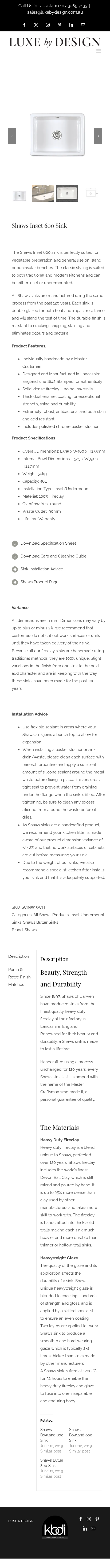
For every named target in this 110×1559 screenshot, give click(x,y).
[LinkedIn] (85, 1528)
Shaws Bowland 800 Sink (52, 1435)
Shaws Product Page (39, 581)
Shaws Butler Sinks (40, 922)
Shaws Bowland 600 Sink (80, 1435)
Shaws (31, 929)
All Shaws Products (51, 914)
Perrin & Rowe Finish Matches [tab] (19, 977)
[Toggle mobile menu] (99, 51)
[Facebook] (80, 1519)
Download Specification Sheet (48, 543)
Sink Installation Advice (42, 569)
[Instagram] (89, 1519)
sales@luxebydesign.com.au (55, 12)
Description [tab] (18, 956)
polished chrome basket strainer (69, 426)
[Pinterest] (97, 1519)
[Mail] (93, 1528)
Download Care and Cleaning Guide (54, 556)
